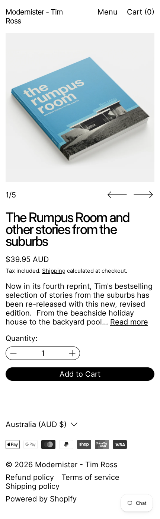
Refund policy (30, 477)
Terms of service (90, 477)
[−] (13, 353)
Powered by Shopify (41, 498)
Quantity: (22, 338)
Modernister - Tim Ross (76, 464)
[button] (80, 107)
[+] (72, 353)
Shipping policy (33, 486)
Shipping (53, 270)
